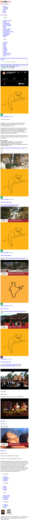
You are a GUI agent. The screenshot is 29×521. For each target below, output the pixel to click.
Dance (4, 44)
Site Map (5, 480)
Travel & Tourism (7, 20)
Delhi (4, 11)
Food (4, 45)
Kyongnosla (7, 147)
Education (5, 35)
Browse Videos (4, 14)
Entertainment (6, 22)
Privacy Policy (6, 495)
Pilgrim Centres (12, 311)
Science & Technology (8, 31)
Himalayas (18, 147)
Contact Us (5, 499)
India (4, 486)
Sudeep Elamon (20, 311)
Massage (5, 50)
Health (4, 47)
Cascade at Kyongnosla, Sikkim (6, 202)
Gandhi (5, 487)
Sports (4, 27)
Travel (4, 52)
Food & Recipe (6, 34)
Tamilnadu (5, 7)
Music (4, 21)
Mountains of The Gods (5, 308)
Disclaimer (5, 497)
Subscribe (5, 479)
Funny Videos (6, 54)
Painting (5, 489)
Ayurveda (5, 42)
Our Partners (16, 65)
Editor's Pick (10, 58)
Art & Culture (6, 30)
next (1, 151)
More (4, 12)
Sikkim (23, 147)
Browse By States (5, 3)
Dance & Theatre (7, 29)
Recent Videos (4, 58)
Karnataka (5, 8)
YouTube (5, 504)
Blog (20, 58)
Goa (4, 10)
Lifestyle (5, 49)
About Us (23, 58)
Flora (4, 26)
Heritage (5, 48)
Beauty (5, 43)
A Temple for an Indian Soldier (6, 361)
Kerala (4, 6)
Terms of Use (6, 496)
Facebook (5, 505)
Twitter (5, 507)
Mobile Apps (6, 478)
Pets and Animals (7, 25)
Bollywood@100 (7, 53)
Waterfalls (12, 204)
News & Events (6, 24)
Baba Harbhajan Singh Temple (11, 364)
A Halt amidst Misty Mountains (6, 255)
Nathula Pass (13, 147)
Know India (16, 58)
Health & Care (6, 32)
